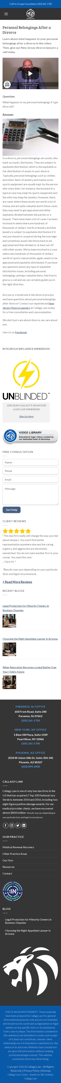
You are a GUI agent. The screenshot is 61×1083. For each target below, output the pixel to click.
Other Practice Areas (15, 853)
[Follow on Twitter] (18, 825)
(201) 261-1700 (30, 720)
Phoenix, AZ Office (30, 752)
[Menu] (6, 14)
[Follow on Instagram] (12, 825)
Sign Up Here (26, 416)
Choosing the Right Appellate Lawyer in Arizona (30, 638)
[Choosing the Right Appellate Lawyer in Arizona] (9, 649)
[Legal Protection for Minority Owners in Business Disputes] (9, 621)
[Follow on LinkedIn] (24, 825)
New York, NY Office (30, 729)
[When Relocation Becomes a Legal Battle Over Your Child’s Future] (9, 682)
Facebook (21, 332)
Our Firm (8, 860)
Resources (9, 866)
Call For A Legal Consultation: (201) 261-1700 (30, 4)
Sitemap (45, 1070)
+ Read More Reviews (17, 582)
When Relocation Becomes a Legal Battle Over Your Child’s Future (30, 669)
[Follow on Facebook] (5, 825)
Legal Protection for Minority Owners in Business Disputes (26, 608)
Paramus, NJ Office (30, 706)
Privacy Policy (32, 1070)
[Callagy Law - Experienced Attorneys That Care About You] (30, 14)
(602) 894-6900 (30, 766)
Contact (7, 873)
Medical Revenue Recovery (18, 847)
